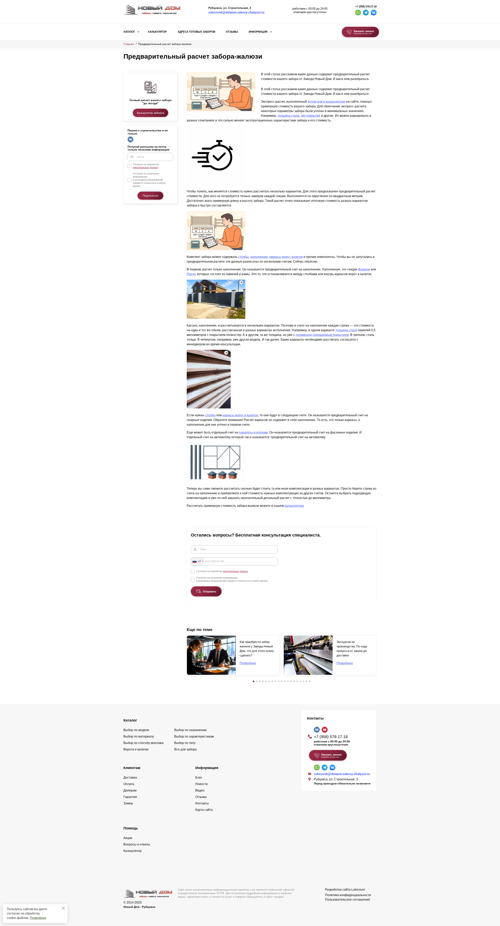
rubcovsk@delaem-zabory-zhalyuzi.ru (236, 12)
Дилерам (130, 790)
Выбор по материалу (138, 736)
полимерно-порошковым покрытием (322, 334)
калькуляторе (294, 505)
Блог (198, 777)
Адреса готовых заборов (196, 32)
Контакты (202, 803)
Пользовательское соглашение (347, 899)
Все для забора (185, 749)
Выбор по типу (185, 743)
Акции (127, 838)
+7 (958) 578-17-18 (366, 6)
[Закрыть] (63, 908)
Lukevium (358, 889)
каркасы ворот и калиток (240, 415)
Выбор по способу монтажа (143, 743)
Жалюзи (364, 269)
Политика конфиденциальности (348, 895)
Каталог (129, 32)
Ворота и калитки (135, 749)
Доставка (130, 777)
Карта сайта (204, 809)
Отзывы (232, 32)
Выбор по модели (136, 730)
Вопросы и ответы (136, 844)
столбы (243, 256)
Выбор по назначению (190, 730)
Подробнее (38, 918)
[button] (253, 681)
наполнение (259, 256)
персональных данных (145, 167)
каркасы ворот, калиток (286, 256)
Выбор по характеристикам (194, 736)
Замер (128, 803)
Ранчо (191, 274)
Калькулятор (157, 32)
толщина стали (288, 115)
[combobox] (197, 561)
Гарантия (130, 797)
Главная (128, 44)
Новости (201, 784)
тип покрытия (310, 115)
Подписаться (150, 195)
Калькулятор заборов (150, 112)
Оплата (128, 784)
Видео (199, 790)
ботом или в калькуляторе (326, 101)
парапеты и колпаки (253, 432)
